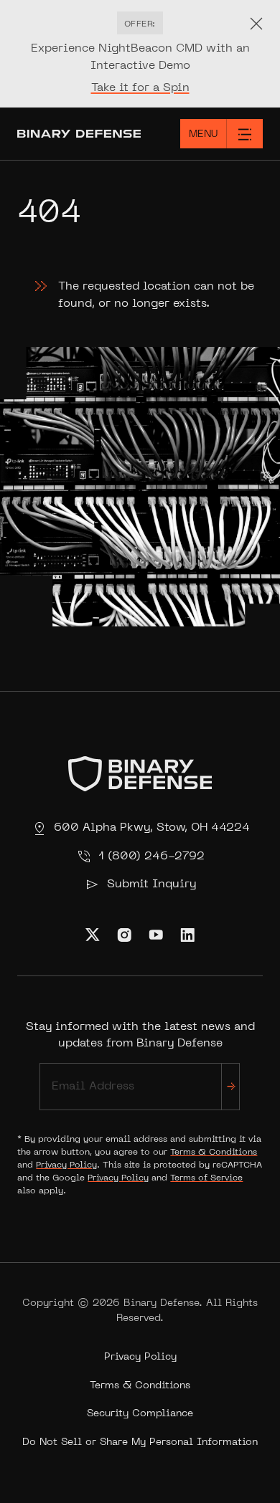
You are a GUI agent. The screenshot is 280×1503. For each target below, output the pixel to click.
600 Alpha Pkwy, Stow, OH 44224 (152, 828)
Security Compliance (140, 1413)
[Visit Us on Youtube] (156, 934)
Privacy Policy (66, 1165)
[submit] (231, 1086)
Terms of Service (206, 1178)
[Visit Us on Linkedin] (187, 934)
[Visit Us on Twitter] (92, 934)
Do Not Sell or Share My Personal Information (140, 1442)
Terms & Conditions (213, 1152)
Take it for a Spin (140, 88)
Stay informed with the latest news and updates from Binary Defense (140, 1035)
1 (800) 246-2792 (151, 856)
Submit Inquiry (151, 884)
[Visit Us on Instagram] (124, 934)
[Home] (69, 134)
